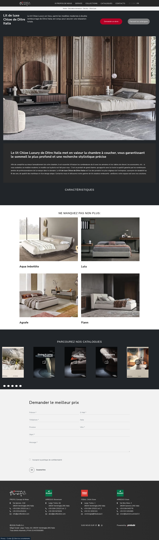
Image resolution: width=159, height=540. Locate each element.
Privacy (3, 539)
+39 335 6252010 (19, 511)
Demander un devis (111, 21)
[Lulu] (110, 239)
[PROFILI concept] (26, 493)
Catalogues (106, 3)
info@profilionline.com (21, 514)
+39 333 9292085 (126, 511)
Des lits (85, 8)
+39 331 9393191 (91, 511)
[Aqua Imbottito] (48, 239)
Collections (91, 3)
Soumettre (41, 470)
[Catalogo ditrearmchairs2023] (75, 362)
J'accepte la (47, 460)
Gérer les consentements (22, 539)
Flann (84, 322)
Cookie (9, 539)
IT (130, 3)
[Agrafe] (48, 295)
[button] (60, 196)
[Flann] (110, 295)
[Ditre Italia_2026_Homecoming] (137, 362)
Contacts (120, 3)
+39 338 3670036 (55, 511)
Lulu (84, 266)
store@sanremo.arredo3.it (130, 514)
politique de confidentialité (52, 460)
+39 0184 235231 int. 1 (21, 508)
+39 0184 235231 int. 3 (93, 508)
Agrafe (23, 322)
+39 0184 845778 (126, 508)
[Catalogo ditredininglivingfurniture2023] (13, 362)
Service (78, 3)
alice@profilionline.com (57, 514)
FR (138, 3)
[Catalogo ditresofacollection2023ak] (44, 362)
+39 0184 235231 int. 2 (57, 508)
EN (133, 3)
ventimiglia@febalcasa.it (93, 514)
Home (65, 8)
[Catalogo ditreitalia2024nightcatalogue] (106, 362)
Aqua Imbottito (29, 266)
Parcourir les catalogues (139, 21)
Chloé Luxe (92, 8)
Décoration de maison (75, 8)
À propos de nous (63, 3)
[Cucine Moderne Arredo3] (61, 493)
